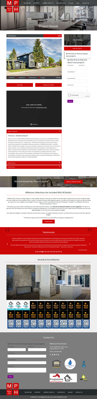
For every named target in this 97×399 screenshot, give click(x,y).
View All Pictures (48, 85)
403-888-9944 (84, 9)
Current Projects (47, 3)
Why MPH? (36, 3)
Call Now (19, 85)
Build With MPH (61, 3)
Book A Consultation (73, 182)
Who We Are (27, 3)
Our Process (61, 389)
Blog (77, 3)
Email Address (71, 72)
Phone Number (71, 78)
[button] (7, 242)
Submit (70, 101)
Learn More (48, 221)
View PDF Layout (77, 48)
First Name (70, 65)
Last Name (82, 65)
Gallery (71, 3)
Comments (70, 85)
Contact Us (85, 3)
